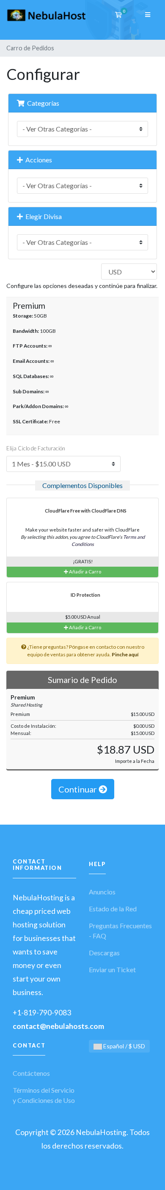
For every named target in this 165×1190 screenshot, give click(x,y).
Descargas (104, 953)
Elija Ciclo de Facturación (35, 448)
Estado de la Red (113, 909)
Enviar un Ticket (112, 969)
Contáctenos (31, 1073)
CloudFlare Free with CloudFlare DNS (85, 510)
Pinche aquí (125, 654)
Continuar (78, 789)
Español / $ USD (123, 1046)
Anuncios (102, 892)
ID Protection (85, 595)
